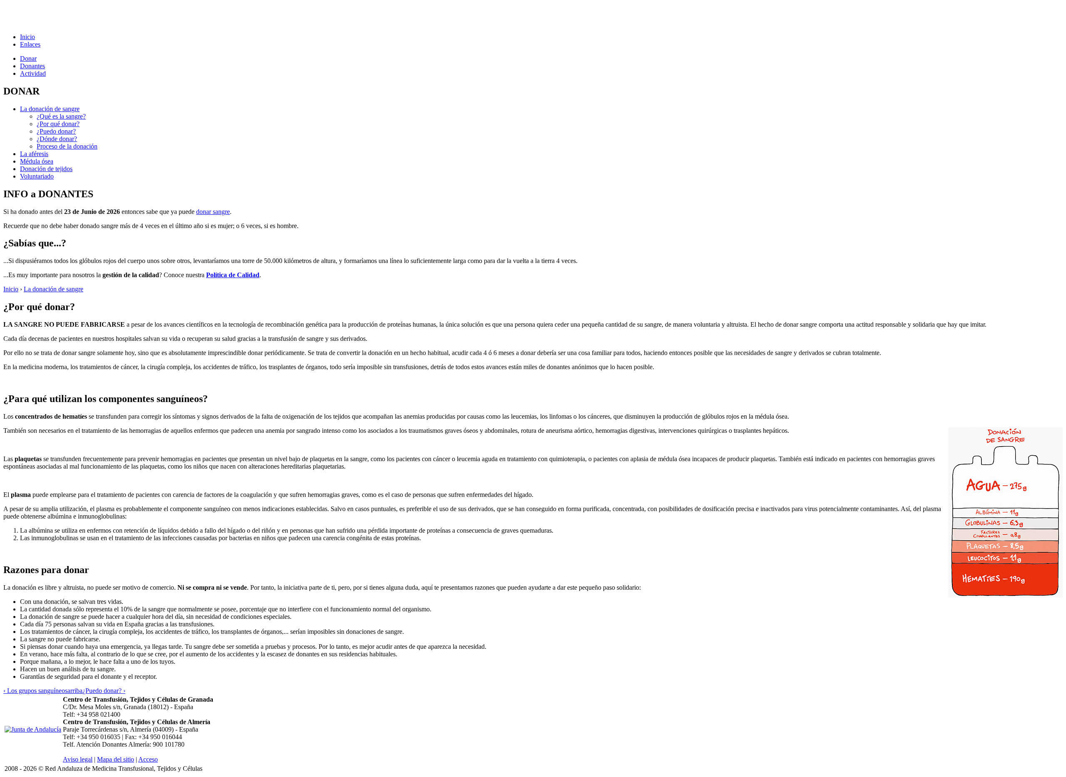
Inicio (27, 36)
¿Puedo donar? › (103, 690)
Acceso (148, 759)
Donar (28, 58)
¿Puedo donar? (56, 131)
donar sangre (213, 211)
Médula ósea (36, 161)
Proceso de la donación (67, 146)
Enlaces (30, 44)
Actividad (33, 73)
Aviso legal (77, 759)
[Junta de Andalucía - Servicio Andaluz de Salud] (33, 729)
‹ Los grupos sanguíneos (35, 690)
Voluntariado (37, 176)
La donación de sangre (50, 108)
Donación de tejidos (46, 168)
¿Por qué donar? (58, 123)
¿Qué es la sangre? (61, 116)
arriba (74, 690)
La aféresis (34, 153)
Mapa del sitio (115, 759)
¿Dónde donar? (57, 138)
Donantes (32, 66)
